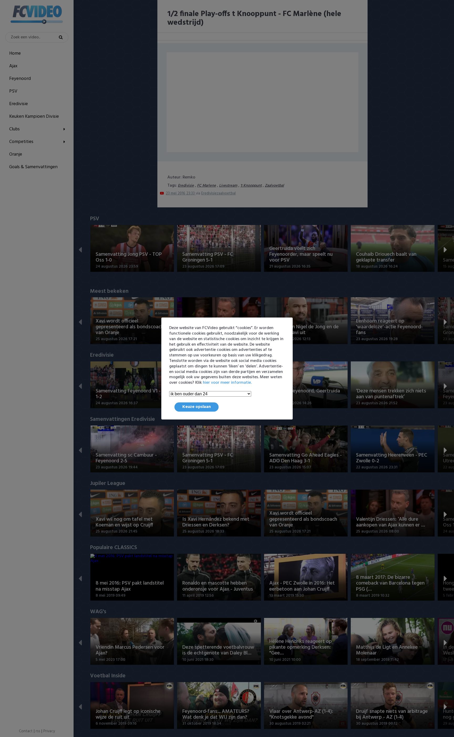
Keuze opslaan (196, 406)
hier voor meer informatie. (227, 382)
